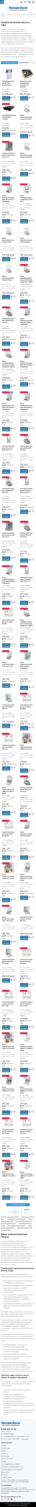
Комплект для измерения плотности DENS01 (25, 84)
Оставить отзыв (6, 1477)
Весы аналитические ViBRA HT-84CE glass (8, 790)
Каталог (3, 1445)
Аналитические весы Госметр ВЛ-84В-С (8, 834)
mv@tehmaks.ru (9, 1434)
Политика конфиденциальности (12, 1467)
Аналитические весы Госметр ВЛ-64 (8, 622)
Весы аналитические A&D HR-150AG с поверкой (26, 321)
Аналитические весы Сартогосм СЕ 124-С (8, 155)
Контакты (4, 1453)
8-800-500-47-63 (8, 1429)
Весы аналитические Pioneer (16, 1225)
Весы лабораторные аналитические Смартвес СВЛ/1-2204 (8, 364)
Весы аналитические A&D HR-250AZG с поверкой (9, 580)
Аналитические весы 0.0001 (9, 1217)
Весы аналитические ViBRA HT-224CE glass (26, 1090)
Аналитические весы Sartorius (16, 1219)
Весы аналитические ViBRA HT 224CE (8, 1089)
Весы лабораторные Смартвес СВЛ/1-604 (26, 198)
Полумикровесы (6, 1230)
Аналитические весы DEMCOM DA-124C (8, 490)
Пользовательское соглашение (12, 1469)
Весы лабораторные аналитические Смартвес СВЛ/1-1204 (26, 279)
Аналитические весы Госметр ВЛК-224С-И (26, 490)
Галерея (4, 1461)
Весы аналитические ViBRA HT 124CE (8, 876)
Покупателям (5, 1448)
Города (3, 1451)
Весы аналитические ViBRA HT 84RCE (8, 1046)
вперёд (26, 1209)
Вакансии (4, 1475)
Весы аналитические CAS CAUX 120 (26, 834)
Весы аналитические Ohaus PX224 (8, 278)
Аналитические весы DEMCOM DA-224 (26, 448)
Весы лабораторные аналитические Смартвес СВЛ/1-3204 (26, 623)
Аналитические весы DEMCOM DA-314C (26, 789)
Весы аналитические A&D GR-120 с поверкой (26, 665)
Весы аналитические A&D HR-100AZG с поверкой (27, 364)
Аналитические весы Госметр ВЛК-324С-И (26, 579)
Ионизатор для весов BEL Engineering (8, 83)
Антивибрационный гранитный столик (9, 117)
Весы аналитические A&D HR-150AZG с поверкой (8, 406)
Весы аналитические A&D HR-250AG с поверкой (26, 406)
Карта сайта (5, 1472)
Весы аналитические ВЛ (24, 1227)
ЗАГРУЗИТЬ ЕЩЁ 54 (18, 1205)
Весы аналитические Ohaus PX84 (8, 240)
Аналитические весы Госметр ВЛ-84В (26, 707)
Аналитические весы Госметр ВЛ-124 (8, 707)
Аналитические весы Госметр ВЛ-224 (26, 919)
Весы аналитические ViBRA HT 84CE (26, 747)
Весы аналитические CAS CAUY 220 (8, 919)
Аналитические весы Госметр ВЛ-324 (26, 1131)
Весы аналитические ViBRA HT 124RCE (8, 1174)
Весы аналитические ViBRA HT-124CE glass (26, 877)
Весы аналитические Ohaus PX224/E (26, 155)
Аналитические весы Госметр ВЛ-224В (8, 1131)
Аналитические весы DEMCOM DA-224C (26, 535)
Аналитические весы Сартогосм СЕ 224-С (8, 535)
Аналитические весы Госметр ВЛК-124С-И (8, 448)
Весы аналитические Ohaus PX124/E (26, 117)
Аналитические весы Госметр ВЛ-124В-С (26, 1004)
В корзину (6, 98)
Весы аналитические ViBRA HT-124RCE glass (26, 1175)
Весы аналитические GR (8, 1223)
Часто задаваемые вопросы (10, 1464)
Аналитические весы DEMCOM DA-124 (8, 320)
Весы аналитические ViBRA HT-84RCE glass (26, 1047)
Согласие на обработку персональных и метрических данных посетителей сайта (15, 1481)
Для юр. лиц (5, 1456)
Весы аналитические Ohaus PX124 (26, 240)
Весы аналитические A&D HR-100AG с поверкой (8, 198)
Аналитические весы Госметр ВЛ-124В (8, 961)
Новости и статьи (7, 1459)
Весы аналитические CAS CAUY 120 (8, 664)
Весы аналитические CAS (24, 1221)
